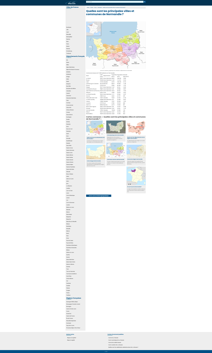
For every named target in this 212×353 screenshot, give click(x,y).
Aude (67, 81)
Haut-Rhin (68, 145)
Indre (67, 176)
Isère (67, 181)
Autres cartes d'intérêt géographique (99, 195)
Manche (68, 209)
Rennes (68, 48)
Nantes (68, 39)
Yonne (67, 292)
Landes (68, 188)
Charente (68, 95)
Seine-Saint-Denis (70, 262)
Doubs (68, 119)
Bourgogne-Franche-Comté (73, 304)
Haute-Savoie (69, 159)
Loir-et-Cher (69, 190)
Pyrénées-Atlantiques (71, 245)
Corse (67, 311)
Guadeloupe (69, 140)
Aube (67, 79)
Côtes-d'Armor (70, 110)
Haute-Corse (69, 148)
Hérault (68, 171)
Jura (67, 183)
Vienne (68, 288)
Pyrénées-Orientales (71, 247)
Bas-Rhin (68, 86)
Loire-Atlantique (70, 195)
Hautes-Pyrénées (70, 167)
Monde (88, 7)
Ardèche (68, 72)
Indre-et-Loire (69, 178)
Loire (67, 193)
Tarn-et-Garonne (70, 271)
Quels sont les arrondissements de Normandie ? (96, 138)
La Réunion (69, 186)
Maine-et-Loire (70, 207)
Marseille (68, 34)
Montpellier (69, 36)
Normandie (100, 7)
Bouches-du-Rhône (71, 88)
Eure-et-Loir (69, 129)
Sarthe (68, 254)
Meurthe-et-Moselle (71, 221)
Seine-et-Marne (70, 264)
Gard (67, 133)
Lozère (68, 205)
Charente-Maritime (71, 98)
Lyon (67, 32)
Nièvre (68, 231)
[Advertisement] (75, 17)
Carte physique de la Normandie (115, 135)
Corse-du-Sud (69, 105)
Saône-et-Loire (70, 252)
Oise (67, 235)
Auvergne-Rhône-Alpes (72, 301)
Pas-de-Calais (69, 240)
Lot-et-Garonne (70, 202)
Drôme (68, 121)
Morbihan (68, 226)
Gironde (68, 138)
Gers (67, 136)
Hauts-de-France (70, 316)
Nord (67, 233)
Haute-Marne (69, 155)
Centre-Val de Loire (71, 308)
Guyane (68, 143)
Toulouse (68, 53)
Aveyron (68, 83)
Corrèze (68, 102)
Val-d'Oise (68, 276)
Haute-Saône (69, 157)
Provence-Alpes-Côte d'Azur (73, 327)
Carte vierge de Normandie (94, 161)
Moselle (68, 228)
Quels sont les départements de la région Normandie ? (136, 138)
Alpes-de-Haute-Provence (72, 69)
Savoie (68, 257)
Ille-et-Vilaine (69, 174)
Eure (67, 126)
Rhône (68, 250)
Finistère (68, 131)
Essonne (68, 124)
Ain (67, 60)
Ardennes (68, 74)
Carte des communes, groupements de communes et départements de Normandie (116, 70)
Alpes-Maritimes (70, 67)
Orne (67, 238)
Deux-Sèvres (69, 114)
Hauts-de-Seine (70, 169)
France (95, 7)
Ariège (68, 76)
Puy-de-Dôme (69, 243)
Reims (67, 46)
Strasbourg (69, 51)
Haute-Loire (69, 152)
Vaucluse (68, 283)
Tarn (67, 269)
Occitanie (68, 323)
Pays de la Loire (70, 325)
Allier (67, 64)
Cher (67, 100)
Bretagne (68, 306)
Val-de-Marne (69, 278)
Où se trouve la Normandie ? (134, 186)
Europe (92, 7)
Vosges (68, 290)
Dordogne (68, 117)
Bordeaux (68, 27)
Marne (68, 212)
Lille (67, 29)
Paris (67, 44)
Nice (67, 41)
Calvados (68, 91)
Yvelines (68, 295)
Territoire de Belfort (71, 273)
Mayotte (68, 219)
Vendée (68, 285)
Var (67, 281)
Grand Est (68, 313)
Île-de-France (69, 318)
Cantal (68, 93)
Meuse (68, 224)
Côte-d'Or (68, 107)
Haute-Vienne (69, 162)
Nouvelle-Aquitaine (71, 320)
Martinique (69, 214)
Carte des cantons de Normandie (115, 159)
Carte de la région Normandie (134, 159)
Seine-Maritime (70, 259)
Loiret (67, 197)
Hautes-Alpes (69, 164)
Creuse (68, 112)
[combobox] (114, 2)
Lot (67, 200)
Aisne (67, 62)
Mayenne (68, 216)
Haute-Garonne (70, 150)
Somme (68, 266)
